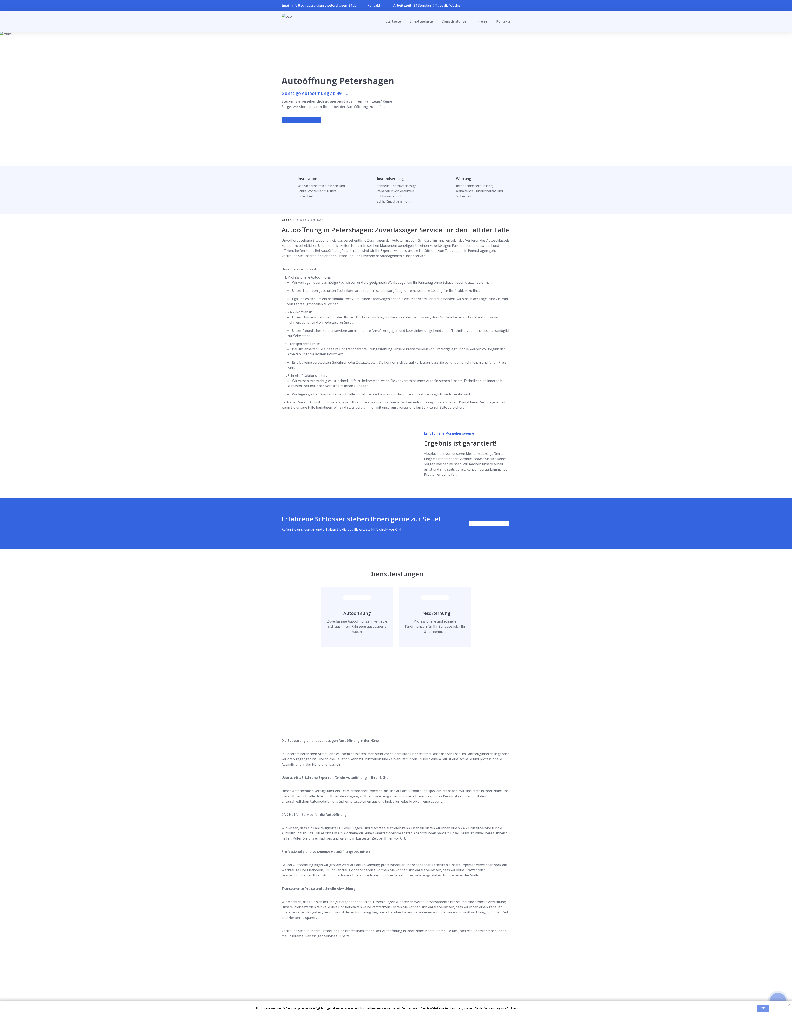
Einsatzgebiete (421, 21)
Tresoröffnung (435, 613)
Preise (482, 21)
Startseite (393, 21)
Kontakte (503, 21)
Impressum (393, 997)
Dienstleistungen (455, 21)
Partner (391, 990)
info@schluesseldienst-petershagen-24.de (323, 5)
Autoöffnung (357, 613)
